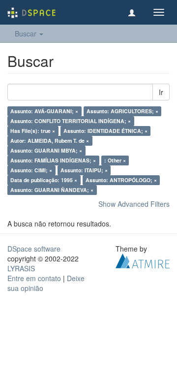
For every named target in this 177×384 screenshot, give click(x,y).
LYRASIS (21, 268)
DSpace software (33, 249)
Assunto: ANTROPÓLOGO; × (121, 180)
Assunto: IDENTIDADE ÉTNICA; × (105, 130)
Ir (161, 92)
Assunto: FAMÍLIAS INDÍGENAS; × (53, 160)
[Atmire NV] (143, 260)
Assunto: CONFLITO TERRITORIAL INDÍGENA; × (70, 121)
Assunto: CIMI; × (31, 170)
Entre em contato (34, 278)
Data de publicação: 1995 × (43, 180)
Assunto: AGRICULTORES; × (122, 111)
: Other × (115, 160)
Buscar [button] (26, 33)
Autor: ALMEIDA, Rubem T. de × (49, 140)
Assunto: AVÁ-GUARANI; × (44, 111)
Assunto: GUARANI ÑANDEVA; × (51, 189)
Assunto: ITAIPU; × (84, 170)
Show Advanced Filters (134, 204)
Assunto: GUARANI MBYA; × (46, 150)
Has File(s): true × (32, 130)
